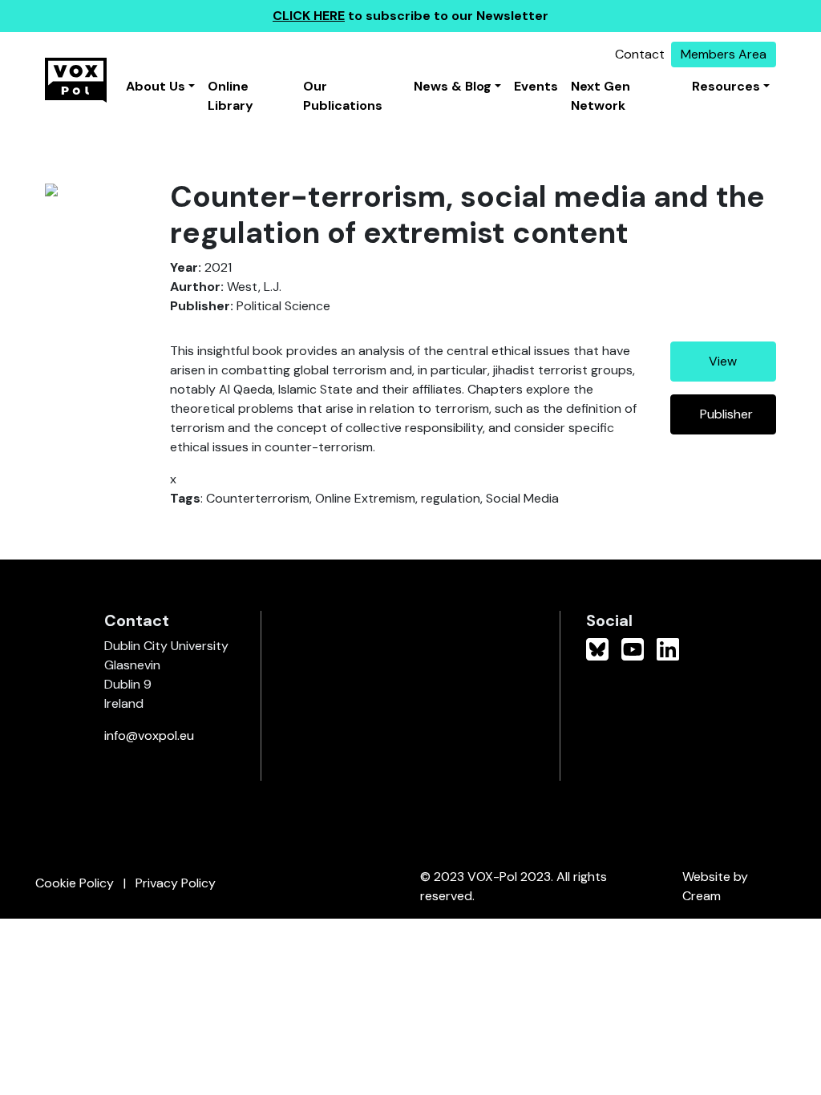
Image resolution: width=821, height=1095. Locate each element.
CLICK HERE (309, 15)
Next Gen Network (600, 96)
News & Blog (452, 86)
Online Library (230, 96)
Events (536, 86)
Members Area (723, 54)
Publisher (726, 414)
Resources (726, 86)
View (723, 361)
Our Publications (342, 96)
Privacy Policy (175, 883)
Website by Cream (715, 886)
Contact (640, 54)
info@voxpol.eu (149, 735)
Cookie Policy (74, 883)
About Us (155, 86)
